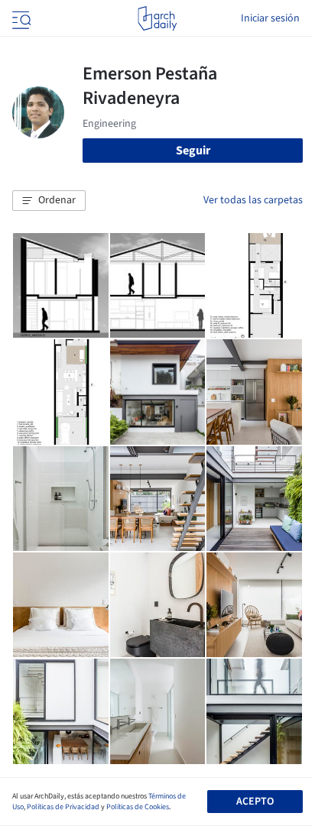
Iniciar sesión (270, 18)
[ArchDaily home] (157, 18)
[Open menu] (20, 18)
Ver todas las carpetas (253, 200)
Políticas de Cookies (137, 807)
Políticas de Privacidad (63, 807)
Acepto (255, 801)
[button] (49, 201)
